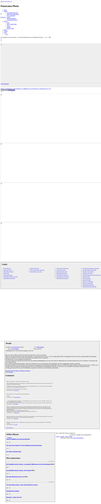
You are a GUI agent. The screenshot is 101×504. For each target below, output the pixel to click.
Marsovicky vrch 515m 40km (88, 271)
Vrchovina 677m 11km (7, 270)
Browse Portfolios (11, 18)
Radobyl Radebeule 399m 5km (88, 285)
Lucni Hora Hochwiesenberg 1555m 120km (91, 268)
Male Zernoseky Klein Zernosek (62, 278)
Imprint (9, 27)
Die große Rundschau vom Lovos (15, 476)
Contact (6, 31)
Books (5, 30)
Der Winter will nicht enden (13, 451)
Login (5, 32)
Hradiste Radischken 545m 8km (9, 278)
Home (5, 10)
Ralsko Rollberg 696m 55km (61, 273)
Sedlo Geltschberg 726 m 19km (36, 271)
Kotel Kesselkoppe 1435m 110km (62, 276)
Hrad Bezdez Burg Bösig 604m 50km (89, 286)
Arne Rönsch (16, 390)
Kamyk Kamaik (6, 273)
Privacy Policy (10, 28)
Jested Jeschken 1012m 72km (61, 271)
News (8, 25)
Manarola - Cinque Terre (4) (14, 497)
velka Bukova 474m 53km (87, 273)
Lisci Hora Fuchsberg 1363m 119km (89, 270)
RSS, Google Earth (12, 24)
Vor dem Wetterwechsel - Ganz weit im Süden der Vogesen (22, 484)
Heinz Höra (16, 404)
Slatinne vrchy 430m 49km (88, 283)
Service (5, 21)
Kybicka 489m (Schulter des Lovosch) (10, 276)
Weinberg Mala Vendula (34, 268)
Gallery (5, 11)
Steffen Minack (16, 412)
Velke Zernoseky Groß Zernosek (62, 268)
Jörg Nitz (15, 424)
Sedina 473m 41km (86, 276)
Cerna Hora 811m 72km (60, 270)
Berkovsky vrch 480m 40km (88, 281)
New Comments (11, 15)
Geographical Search (12, 20)
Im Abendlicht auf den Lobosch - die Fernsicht (18, 470)
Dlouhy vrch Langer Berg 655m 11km (37, 270)
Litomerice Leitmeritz (87, 278)
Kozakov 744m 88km (87, 280)
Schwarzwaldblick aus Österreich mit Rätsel (18, 439)
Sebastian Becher (17, 397)
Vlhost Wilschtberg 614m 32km (62, 275)
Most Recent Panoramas (13, 14)
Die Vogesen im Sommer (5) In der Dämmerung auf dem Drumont (24, 445)
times (11, 372)
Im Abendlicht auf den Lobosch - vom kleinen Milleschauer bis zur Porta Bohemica (28, 464)
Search (8, 17)
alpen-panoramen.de (78, 438)
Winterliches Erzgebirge (12, 491)
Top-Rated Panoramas (12, 12)
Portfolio (9, 437)
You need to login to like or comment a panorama (17, 370)
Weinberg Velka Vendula (7, 275)
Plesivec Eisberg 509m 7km (8, 271)
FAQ (8, 22)
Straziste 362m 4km (7, 268)
